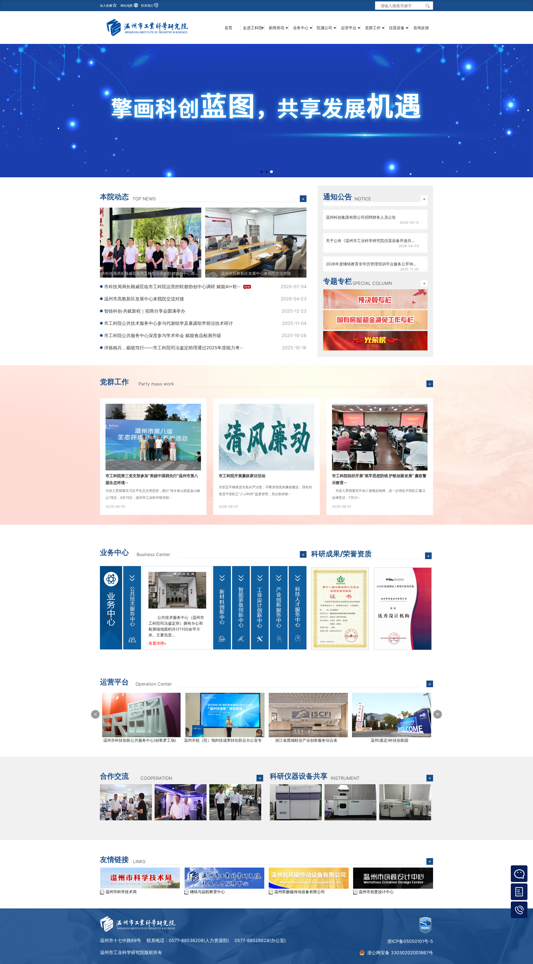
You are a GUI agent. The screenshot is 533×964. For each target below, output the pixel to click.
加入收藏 (106, 6)
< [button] (95, 714)
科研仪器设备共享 (299, 776)
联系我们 (147, 6)
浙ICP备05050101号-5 (410, 941)
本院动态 (114, 196)
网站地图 (126, 6)
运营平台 (114, 681)
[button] (261, 171)
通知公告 (337, 196)
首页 (228, 27)
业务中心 (114, 552)
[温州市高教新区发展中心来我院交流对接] (255, 242)
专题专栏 (337, 281)
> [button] (437, 714)
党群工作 (114, 381)
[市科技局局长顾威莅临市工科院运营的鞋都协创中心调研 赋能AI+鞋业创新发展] (150, 242)
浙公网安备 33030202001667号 (400, 952)
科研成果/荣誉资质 (341, 553)
